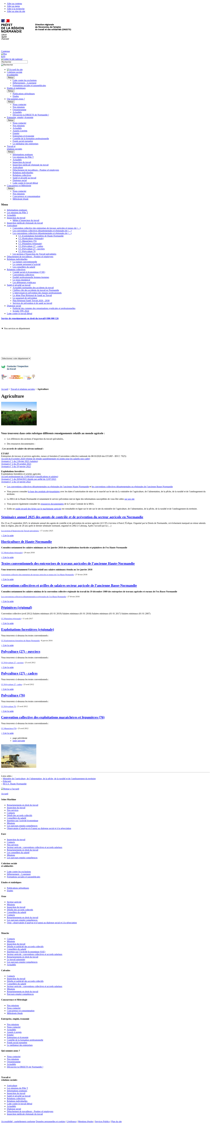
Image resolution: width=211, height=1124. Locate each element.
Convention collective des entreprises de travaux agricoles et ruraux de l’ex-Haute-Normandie (37, 575)
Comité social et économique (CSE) (29, 272)
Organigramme (19, 109)
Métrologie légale (20, 199)
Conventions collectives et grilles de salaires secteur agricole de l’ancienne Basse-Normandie (69, 585)
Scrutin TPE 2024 (21, 311)
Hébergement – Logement (24, 83)
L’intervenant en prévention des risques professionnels (37, 293)
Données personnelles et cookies (50, 1121)
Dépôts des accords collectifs (20, 909)
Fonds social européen (23, 141)
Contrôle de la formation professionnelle (31, 138)
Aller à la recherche (16, 8)
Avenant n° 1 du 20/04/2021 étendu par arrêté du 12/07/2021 (28, 479)
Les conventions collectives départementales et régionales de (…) (42, 230)
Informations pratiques (23, 154)
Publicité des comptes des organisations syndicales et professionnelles (44, 308)
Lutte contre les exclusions (25, 80)
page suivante (19, 740)
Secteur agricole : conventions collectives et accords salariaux (34, 847)
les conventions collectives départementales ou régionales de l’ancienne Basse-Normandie (132, 486)
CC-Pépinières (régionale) (30, 243)
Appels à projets (20, 131)
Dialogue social (20, 180)
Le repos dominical (21, 280)
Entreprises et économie (23, 136)
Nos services (12, 810)
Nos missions (19, 107)
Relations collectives (22, 175)
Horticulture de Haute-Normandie (26, 541)
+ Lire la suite (7, 535)
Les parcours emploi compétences (22, 826)
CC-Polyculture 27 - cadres (30, 246)
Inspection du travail (22, 162)
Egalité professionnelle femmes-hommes (31, 277)
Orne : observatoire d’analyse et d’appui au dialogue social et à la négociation (42, 922)
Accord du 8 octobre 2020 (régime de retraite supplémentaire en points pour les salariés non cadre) (45, 458)
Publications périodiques (24, 93)
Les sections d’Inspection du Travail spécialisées (34, 254)
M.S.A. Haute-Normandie (15, 784)
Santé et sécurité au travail (24, 178)
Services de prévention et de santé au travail (32, 303)
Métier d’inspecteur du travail (26, 220)
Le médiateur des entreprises (25, 143)
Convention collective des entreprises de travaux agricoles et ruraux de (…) (47, 228)
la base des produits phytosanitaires (44, 491)
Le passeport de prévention (25, 298)
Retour (10, 77)
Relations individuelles (23, 172)
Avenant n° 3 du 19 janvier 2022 (16, 466)
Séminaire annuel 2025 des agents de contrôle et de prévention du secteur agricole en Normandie (72, 517)
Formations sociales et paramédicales (29, 85)
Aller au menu (13, 6)
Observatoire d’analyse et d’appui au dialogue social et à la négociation (39, 828)
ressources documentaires (52, 504)
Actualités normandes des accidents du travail (33, 287)
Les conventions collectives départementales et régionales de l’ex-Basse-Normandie (33, 596)
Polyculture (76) (13, 695)
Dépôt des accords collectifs (19, 815)
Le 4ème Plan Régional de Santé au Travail (32, 295)
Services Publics (102, 1121)
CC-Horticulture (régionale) (30, 238)
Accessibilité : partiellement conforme (18, 1121)
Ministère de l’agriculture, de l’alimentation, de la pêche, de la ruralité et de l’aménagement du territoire (49, 778)
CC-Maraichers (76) (27, 241)
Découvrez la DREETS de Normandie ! (31, 115)
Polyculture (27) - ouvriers (20, 651)
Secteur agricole (14, 902)
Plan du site (116, 1121)
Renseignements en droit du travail (22, 805)
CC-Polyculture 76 (26, 251)
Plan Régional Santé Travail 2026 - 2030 (31, 300)
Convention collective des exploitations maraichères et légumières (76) (52, 717)
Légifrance (72, 1121)
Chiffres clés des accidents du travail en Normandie (36, 290)
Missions (11, 823)
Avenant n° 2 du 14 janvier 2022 (16, 481)
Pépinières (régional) (16, 607)
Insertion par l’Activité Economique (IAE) (26, 951)
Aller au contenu (14, 3)
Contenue (5, 51)
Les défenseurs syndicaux (24, 282)
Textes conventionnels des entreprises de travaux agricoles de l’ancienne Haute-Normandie (68, 563)
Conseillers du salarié (16, 818)
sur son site (129, 499)
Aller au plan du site (16, 11)
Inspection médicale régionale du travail (31, 165)
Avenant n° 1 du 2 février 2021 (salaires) (19, 461)
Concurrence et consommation (26, 196)
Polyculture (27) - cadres (19, 673)
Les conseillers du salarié (24, 267)
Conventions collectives (23, 274)
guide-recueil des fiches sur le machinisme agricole (38, 509)
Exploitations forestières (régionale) (27, 629)
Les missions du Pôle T (23, 157)
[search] (14, 61)
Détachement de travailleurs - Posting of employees (36, 170)
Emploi (16, 133)
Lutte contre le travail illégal (25, 183)
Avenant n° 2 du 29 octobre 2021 (16, 464)
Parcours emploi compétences (20, 994)
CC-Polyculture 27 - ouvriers (31, 249)
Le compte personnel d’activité (26, 264)
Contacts (11, 813)
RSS (3, 56)
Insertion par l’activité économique (22, 820)
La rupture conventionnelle (25, 262)
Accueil (4, 389)
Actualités (17, 112)
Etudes (16, 96)
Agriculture (18, 167)
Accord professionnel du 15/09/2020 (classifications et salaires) (29, 476)
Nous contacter (19, 104)
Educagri (7, 781)
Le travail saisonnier (16, 959)
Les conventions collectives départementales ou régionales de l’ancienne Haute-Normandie (48, 486)
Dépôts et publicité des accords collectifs (25, 946)
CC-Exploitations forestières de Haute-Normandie (41, 236)
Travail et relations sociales (23, 389)
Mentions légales (85, 1121)
